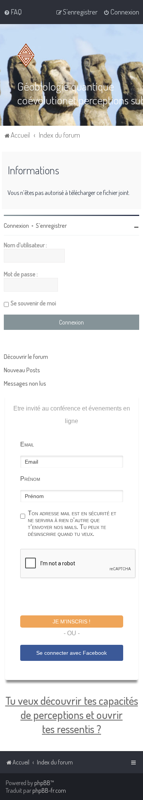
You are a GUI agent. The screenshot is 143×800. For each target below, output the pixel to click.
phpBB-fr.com (49, 790)
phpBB (42, 783)
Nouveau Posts (22, 370)
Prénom (30, 478)
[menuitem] (13, 11)
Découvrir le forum (26, 356)
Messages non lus (25, 383)
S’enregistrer (51, 225)
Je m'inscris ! (71, 621)
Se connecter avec (71, 653)
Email (27, 444)
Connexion (16, 225)
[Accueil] (27, 55)
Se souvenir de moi (33, 303)
